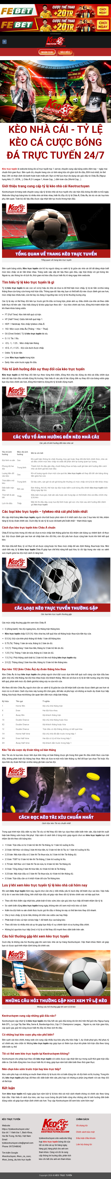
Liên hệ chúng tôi (84, 1144)
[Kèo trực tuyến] (56, 42)
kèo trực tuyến (50, 1141)
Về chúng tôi (82, 1125)
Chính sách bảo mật (85, 1132)
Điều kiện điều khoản (85, 1138)
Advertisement (55, 34)
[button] (4, 42)
